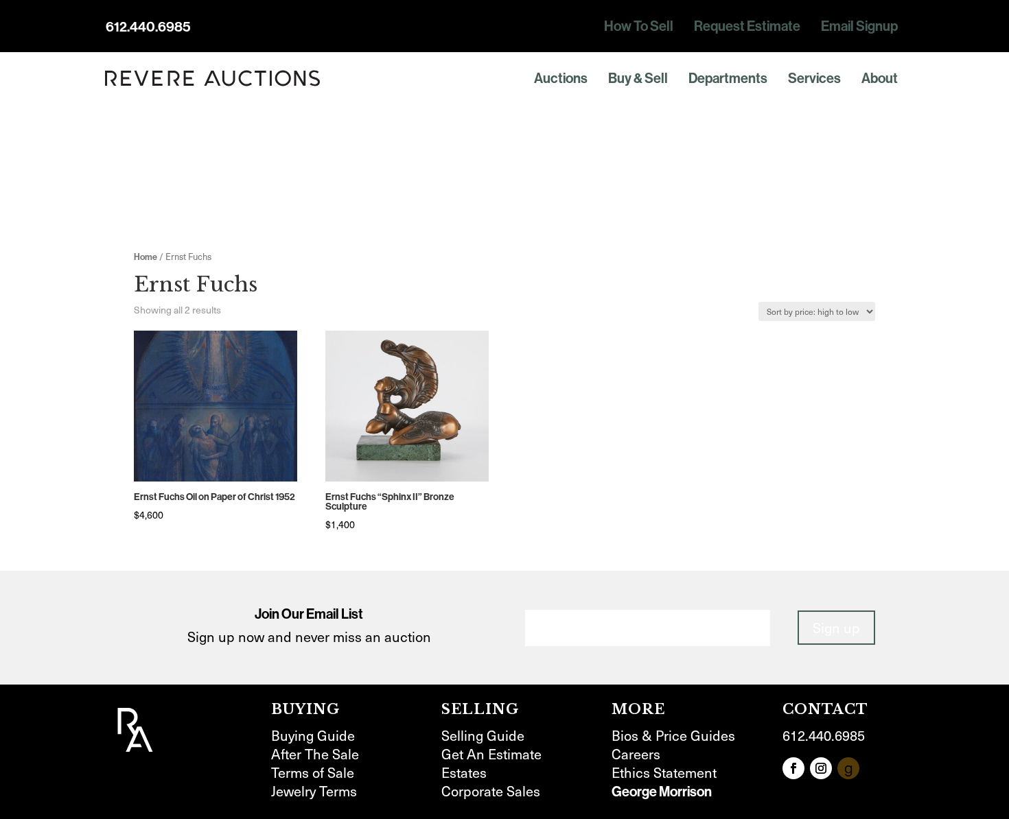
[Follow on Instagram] (821, 768)
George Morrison (662, 791)
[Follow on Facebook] (793, 768)
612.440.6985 (148, 27)
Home (145, 257)
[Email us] (848, 768)
